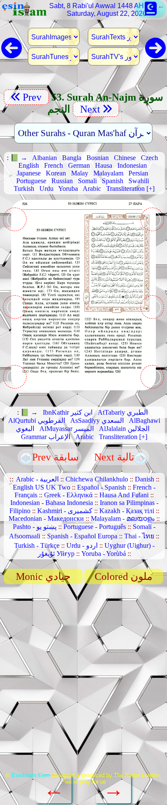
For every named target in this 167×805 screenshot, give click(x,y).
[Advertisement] (83, 680)
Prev (33, 97)
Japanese (29, 173)
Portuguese (31, 180)
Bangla (71, 157)
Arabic (92, 188)
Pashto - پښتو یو (35, 526)
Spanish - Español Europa (82, 536)
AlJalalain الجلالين (124, 428)
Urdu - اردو (82, 545)
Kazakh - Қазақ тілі (126, 510)
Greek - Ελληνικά (68, 495)
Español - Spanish (101, 487)
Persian (138, 173)
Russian (62, 180)
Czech (149, 157)
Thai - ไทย (139, 536)
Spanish (112, 180)
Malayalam (108, 173)
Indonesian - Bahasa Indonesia (51, 502)
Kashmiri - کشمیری (64, 510)
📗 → (18, 157)
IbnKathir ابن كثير (67, 412)
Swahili (138, 180)
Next (89, 109)
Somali (87, 180)
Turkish (24, 188)
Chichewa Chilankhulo (97, 479)
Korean (56, 173)
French (53, 165)
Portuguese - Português (94, 526)
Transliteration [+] (130, 188)
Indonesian (132, 165)
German (79, 165)
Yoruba (68, 188)
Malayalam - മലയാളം (123, 518)
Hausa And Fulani (124, 495)
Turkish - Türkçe (37, 545)
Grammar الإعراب (45, 436)
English (28, 165)
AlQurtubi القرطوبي (36, 420)
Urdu (46, 188)
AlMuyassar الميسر (66, 428)
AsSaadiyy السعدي (97, 420)
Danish (144, 479)
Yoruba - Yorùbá (103, 553)
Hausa (103, 165)
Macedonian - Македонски (46, 518)
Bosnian (97, 157)
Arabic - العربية (37, 479)
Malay (79, 173)
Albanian (44, 157)
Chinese (125, 157)
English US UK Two (41, 487)
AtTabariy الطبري (123, 412)
